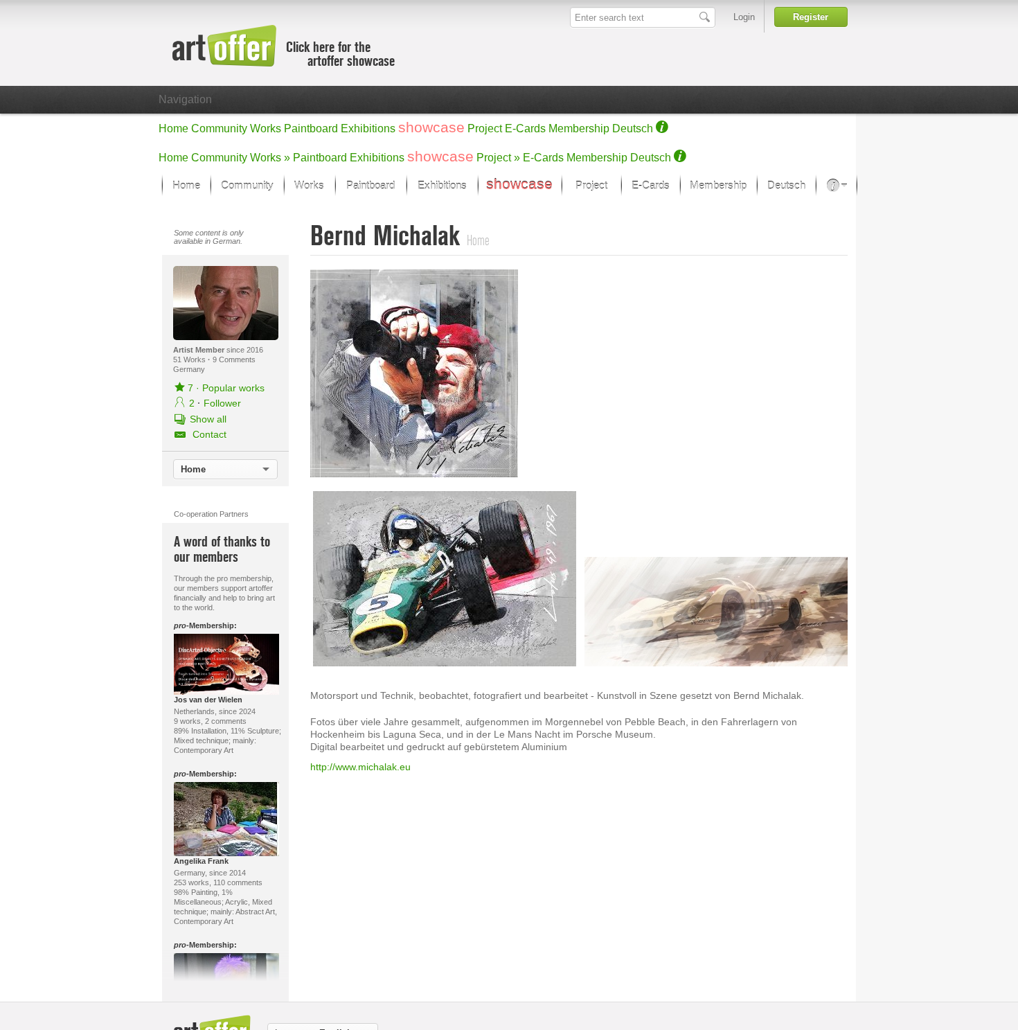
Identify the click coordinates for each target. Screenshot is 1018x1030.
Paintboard (311, 128)
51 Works (190, 359)
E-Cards (525, 128)
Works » (270, 157)
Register (810, 17)
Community (219, 128)
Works (265, 128)
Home (173, 128)
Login (744, 17)
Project (484, 128)
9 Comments (234, 359)
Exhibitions (368, 128)
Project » (498, 157)
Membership (578, 128)
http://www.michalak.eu (360, 766)
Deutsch (632, 128)
